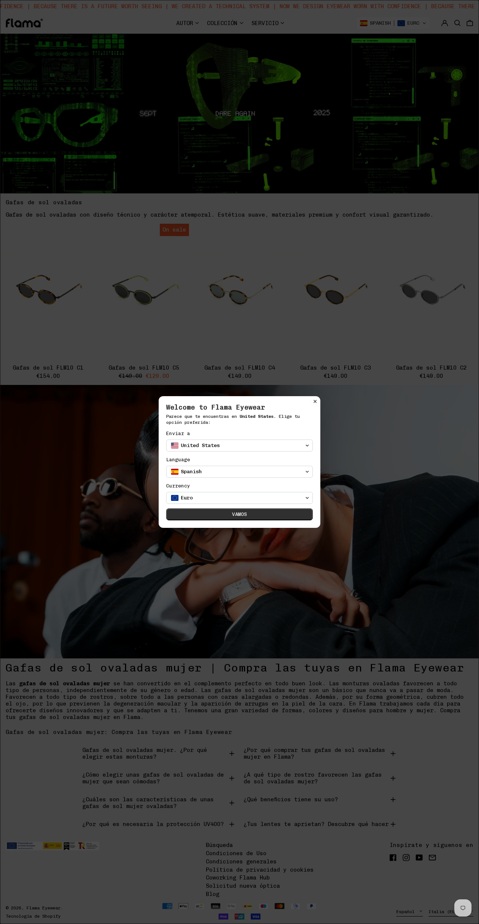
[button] (239, 446)
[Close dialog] (315, 401)
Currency (178, 486)
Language (178, 459)
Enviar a (178, 433)
